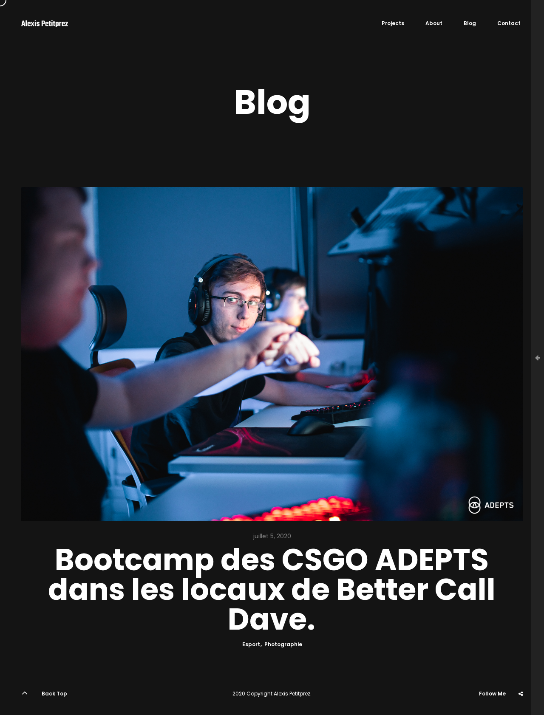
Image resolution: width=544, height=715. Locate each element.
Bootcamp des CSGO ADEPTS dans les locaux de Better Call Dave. (272, 590)
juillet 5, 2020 (272, 536)
